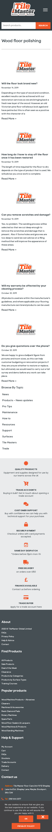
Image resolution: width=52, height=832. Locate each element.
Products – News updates (17, 400)
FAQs (3, 632)
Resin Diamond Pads (10, 711)
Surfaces (7, 436)
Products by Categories (12, 676)
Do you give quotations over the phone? (25, 346)
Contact (5, 644)
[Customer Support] (26, 504)
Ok (26, 818)
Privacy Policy (7, 636)
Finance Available (26, 585)
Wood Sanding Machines (12, 730)
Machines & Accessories (12, 707)
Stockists (5, 758)
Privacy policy (26, 826)
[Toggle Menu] (45, 9)
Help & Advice (7, 640)
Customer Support (26, 510)
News (5, 394)
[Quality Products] (26, 463)
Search (43, 25)
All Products (7, 660)
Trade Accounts (26, 490)
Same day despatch (26, 550)
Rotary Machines (9, 715)
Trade (5, 448)
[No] (42, 817)
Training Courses (9, 683)
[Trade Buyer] (26, 597)
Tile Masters (9, 442)
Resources (8, 424)
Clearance (6, 672)
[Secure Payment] (26, 524)
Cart (3, 750)
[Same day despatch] (26, 545)
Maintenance (9, 412)
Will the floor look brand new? (19, 83)
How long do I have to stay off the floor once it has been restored (24, 156)
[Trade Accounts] (26, 483)
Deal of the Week (9, 668)
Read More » (8, 118)
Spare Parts (6, 719)
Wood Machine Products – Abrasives (18, 699)
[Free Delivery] (26, 562)
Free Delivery (26, 568)
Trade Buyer (26, 603)
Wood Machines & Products (13, 727)
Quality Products (26, 469)
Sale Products (7, 664)
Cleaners (5, 703)
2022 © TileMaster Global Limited (16, 629)
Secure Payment (26, 530)
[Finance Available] (26, 580)
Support (7, 430)
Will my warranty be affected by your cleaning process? (23, 287)
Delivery (5, 766)
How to (6, 418)
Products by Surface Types (13, 680)
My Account (6, 747)
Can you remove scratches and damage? (25, 214)
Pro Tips (7, 406)
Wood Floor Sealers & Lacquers (15, 723)
